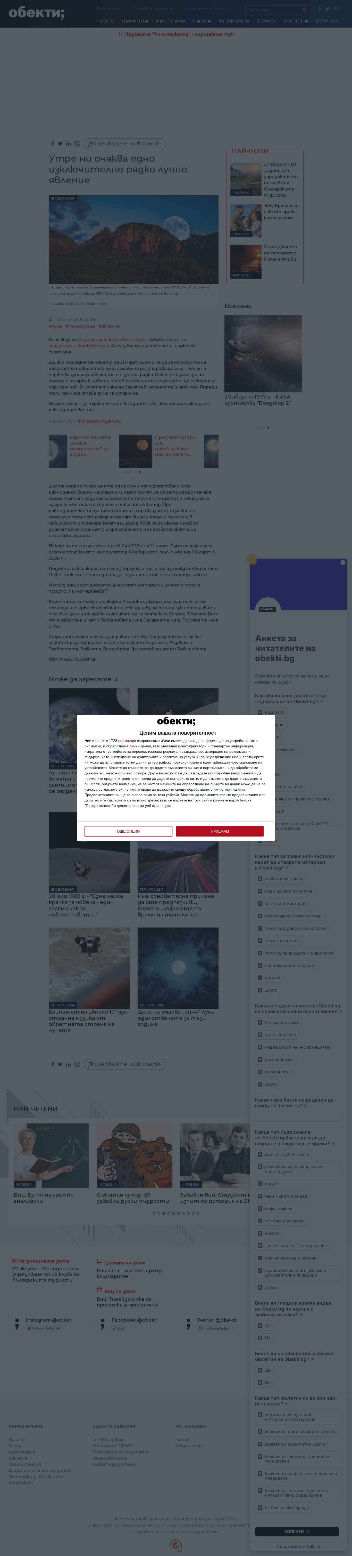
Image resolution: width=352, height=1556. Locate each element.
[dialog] (176, 778)
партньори (127, 740)
